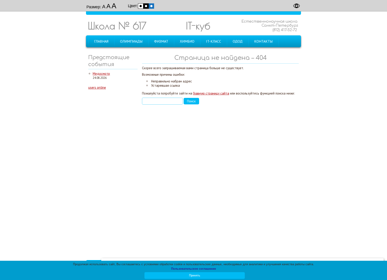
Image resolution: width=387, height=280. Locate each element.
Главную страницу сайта (211, 93)
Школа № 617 (117, 25)
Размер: (93, 7)
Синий (151, 6)
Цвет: (133, 6)
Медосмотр (101, 73)
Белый (140, 6)
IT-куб (198, 25)
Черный (146, 6)
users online (97, 87)
